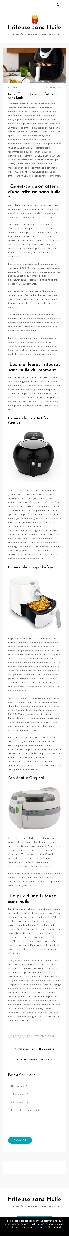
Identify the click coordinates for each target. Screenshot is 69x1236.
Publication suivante (33, 1059)
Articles (14, 88)
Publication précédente (36, 1049)
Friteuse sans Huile (34, 27)
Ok (34, 1231)
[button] (58, 5)
